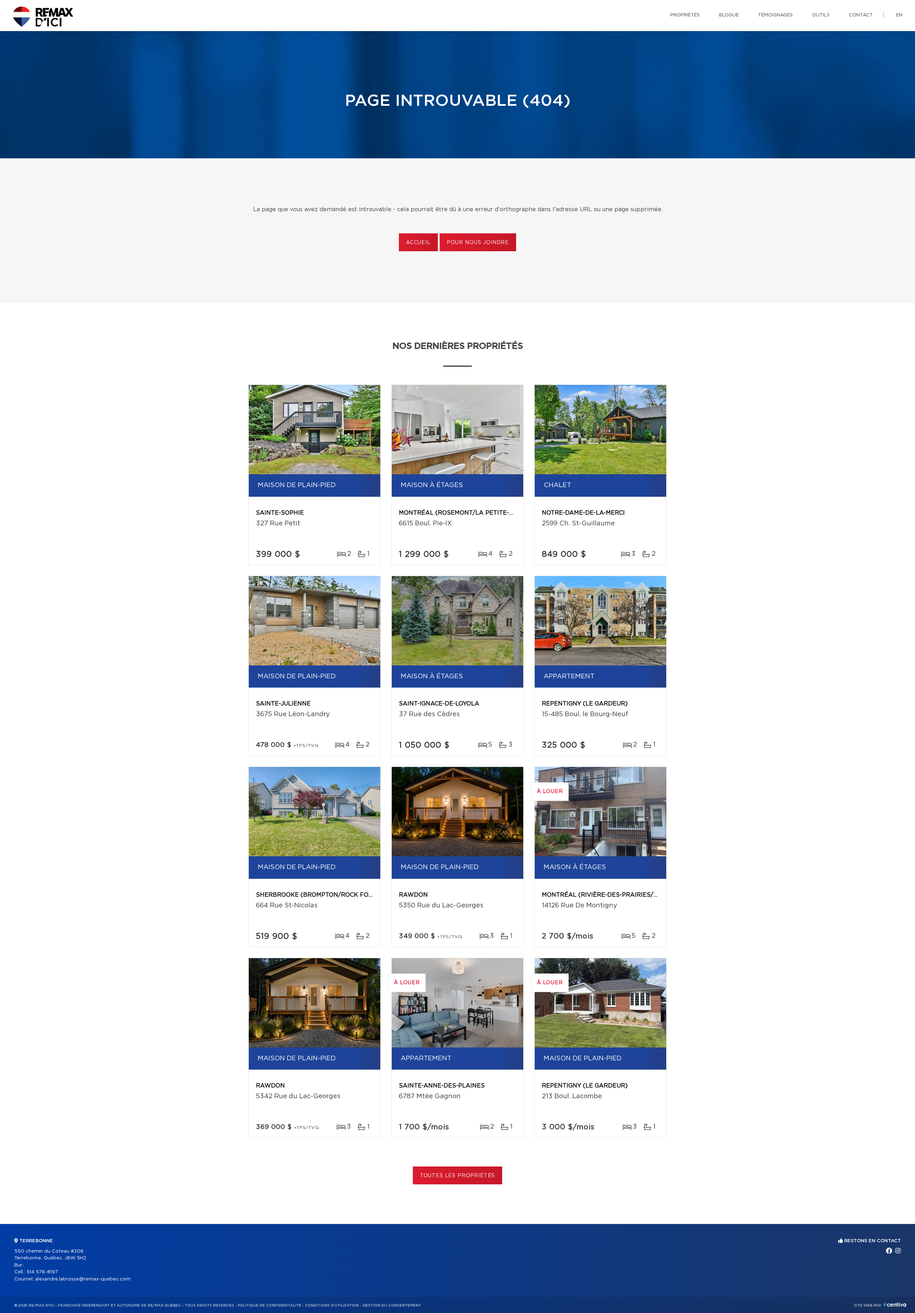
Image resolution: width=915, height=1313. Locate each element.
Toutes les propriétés (457, 1175)
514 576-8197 (42, 1272)
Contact (861, 15)
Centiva (895, 1304)
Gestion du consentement (391, 1305)
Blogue (729, 15)
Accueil (418, 242)
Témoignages (775, 15)
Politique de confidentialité (269, 1305)
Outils (821, 15)
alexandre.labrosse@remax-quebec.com (82, 1279)
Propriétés (685, 15)
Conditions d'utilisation (332, 1305)
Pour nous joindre (478, 242)
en (899, 15)
